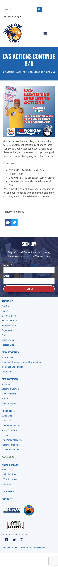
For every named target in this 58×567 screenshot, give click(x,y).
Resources (8, 411)
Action (29, 71)
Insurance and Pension (12, 367)
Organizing (7, 371)
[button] (45, 33)
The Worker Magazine (12, 440)
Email (6, 276)
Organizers (7, 330)
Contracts (6, 420)
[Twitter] (14, 540)
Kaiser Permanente (11, 445)
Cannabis (8, 457)
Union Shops (8, 340)
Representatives (9, 325)
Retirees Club (8, 345)
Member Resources (11, 425)
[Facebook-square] (6, 540)
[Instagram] (21, 540)
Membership (7, 357)
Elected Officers (9, 316)
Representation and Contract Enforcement (21, 362)
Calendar (8, 491)
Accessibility (39, 547)
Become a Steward (10, 389)
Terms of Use (25, 547)
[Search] (39, 9)
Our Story (6, 306)
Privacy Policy (10, 547)
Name (7, 265)
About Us (7, 301)
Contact (7, 499)
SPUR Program (9, 393)
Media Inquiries (9, 474)
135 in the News (9, 479)
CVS (53, 71)
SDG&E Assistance (10, 449)
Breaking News (42, 71)
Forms (5, 435)
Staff (4, 335)
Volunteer (6, 398)
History (5, 311)
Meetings (6, 384)
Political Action (9, 403)
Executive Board (9, 320)
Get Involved (10, 379)
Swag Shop (7, 416)
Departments (10, 352)
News (4, 469)
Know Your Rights (10, 430)
